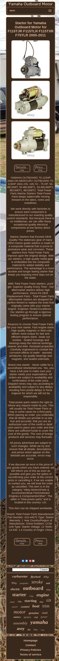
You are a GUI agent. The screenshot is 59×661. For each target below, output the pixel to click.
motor (20, 612)
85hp (48, 590)
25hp (19, 602)
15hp (31, 596)
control (25, 606)
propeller (24, 583)
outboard (33, 588)
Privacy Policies (30, 649)
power (44, 616)
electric (15, 589)
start (45, 613)
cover (15, 606)
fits (29, 630)
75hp (42, 630)
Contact (31, 645)
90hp (35, 630)
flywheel (35, 576)
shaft (36, 617)
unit (48, 583)
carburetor (20, 576)
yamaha (39, 622)
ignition (27, 617)
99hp (14, 582)
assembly (20, 623)
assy (21, 628)
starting (31, 601)
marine (12, 602)
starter (19, 594)
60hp (41, 602)
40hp (46, 576)
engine (42, 594)
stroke (37, 581)
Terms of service (30, 654)
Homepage (31, 640)
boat (35, 606)
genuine (34, 613)
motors (17, 617)
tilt (48, 600)
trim (45, 606)
